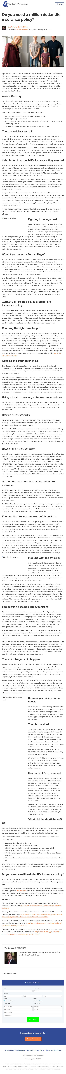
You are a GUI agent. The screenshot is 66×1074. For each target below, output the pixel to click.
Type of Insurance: (37, 988)
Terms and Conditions (53, 1050)
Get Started (33, 1019)
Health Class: (7, 1003)
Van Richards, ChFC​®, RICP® (18, 27)
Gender (5, 998)
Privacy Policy (39, 1050)
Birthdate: (6, 993)
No (41, 1001)
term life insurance (21, 30)
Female (13, 1001)
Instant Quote (22, 891)
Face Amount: (36, 1003)
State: (5, 988)
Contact (30, 1050)
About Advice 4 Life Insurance (15, 1050)
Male (6, 1001)
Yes (36, 1001)
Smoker (35, 998)
